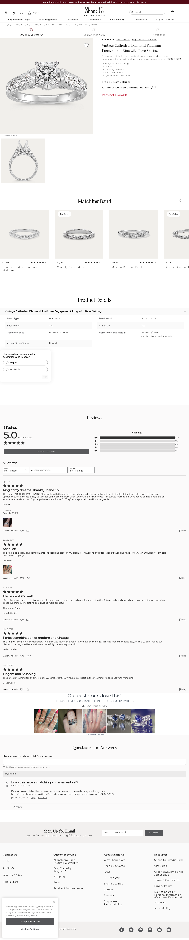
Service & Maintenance (68, 888)
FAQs (107, 871)
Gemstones (94, 19)
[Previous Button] (182, 200)
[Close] (54, 902)
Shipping (59, 876)
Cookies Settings (30, 929)
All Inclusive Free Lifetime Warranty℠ (66, 861)
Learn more (44, 767)
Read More (174, 58)
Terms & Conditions (166, 880)
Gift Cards (160, 866)
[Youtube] (169, 929)
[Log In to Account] (29, 13)
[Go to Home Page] (94, 10)
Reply (33, 797)
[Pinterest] (140, 929)
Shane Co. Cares (114, 866)
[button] (137, 437)
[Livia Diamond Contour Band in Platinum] (24, 234)
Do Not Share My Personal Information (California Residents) (168, 895)
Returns (58, 882)
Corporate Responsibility (113, 903)
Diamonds (72, 19)
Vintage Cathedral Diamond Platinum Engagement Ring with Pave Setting (131, 48)
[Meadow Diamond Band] (133, 234)
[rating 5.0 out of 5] (108, 39)
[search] (132, 12)
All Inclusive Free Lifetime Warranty (129, 87)
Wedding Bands (48, 19)
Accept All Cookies (30, 921)
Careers (109, 889)
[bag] (172, 12)
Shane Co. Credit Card (168, 860)
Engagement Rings (19, 19)
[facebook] (121, 929)
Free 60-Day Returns (116, 82)
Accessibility (162, 908)
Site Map (160, 902)
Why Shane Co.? (114, 860)
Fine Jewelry (117, 19)
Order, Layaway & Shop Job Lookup (169, 873)
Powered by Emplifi (95, 734)
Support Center (165, 19)
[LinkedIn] (159, 929)
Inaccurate (42, 797)
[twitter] (131, 929)
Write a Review (46, 452)
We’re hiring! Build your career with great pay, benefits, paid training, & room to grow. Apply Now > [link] (94, 2)
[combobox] (145, 12)
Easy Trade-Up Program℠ (62, 870)
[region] (30, 918)
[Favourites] (21, 13)
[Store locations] (5, 13)
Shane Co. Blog (113, 883)
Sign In (36, 13)
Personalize (140, 19)
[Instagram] (150, 929)
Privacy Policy (163, 886)
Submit (153, 832)
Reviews (109, 895)
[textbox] (94, 762)
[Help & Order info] (13, 13)
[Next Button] (185, 200)
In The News (112, 877)
